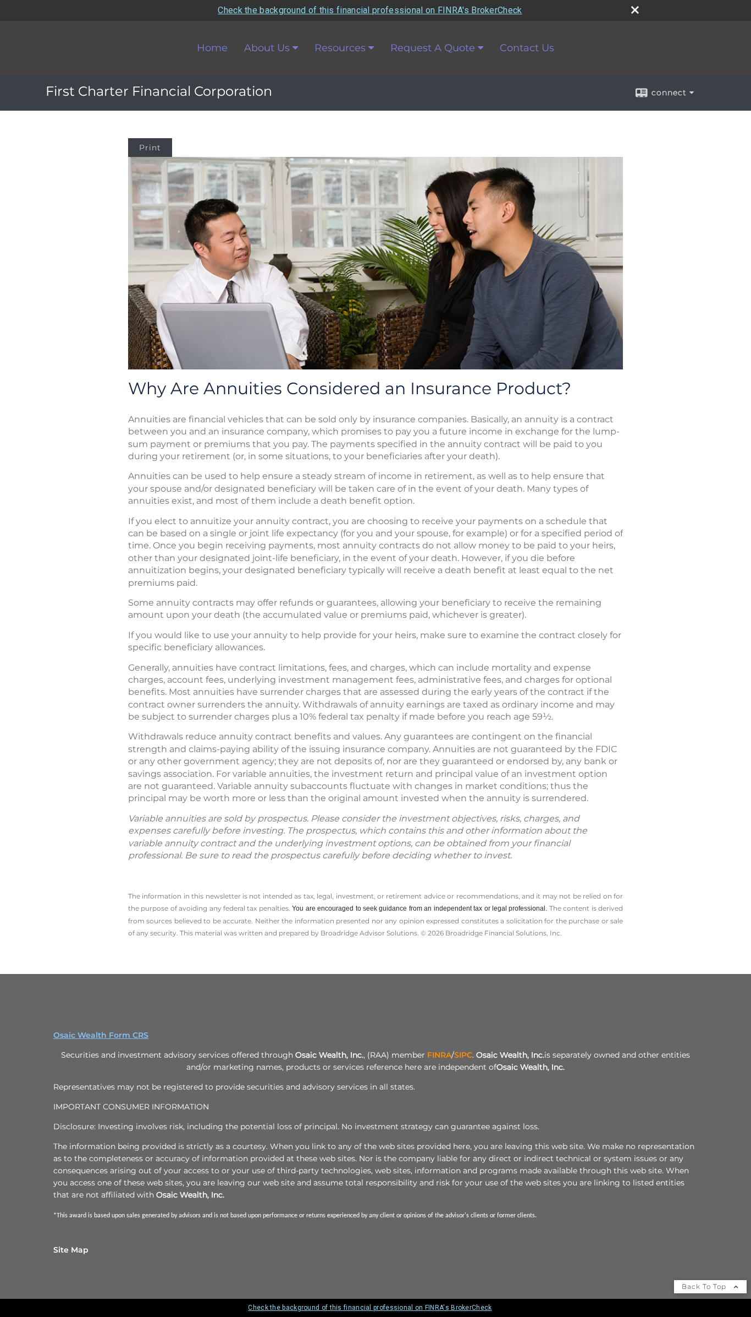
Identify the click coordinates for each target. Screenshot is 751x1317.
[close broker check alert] (635, 10)
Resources (340, 48)
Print (150, 148)
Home (212, 48)
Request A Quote (432, 48)
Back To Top (705, 1286)
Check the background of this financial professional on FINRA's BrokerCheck (370, 10)
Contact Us (527, 48)
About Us (267, 48)
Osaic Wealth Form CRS (100, 1035)
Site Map (71, 1250)
